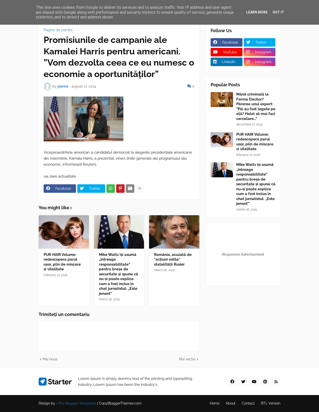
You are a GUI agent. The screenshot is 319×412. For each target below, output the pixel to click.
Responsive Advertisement (243, 254)
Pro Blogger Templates (77, 403)
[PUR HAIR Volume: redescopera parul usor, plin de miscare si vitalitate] (64, 232)
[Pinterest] (120, 188)
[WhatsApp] (110, 188)
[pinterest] (265, 381)
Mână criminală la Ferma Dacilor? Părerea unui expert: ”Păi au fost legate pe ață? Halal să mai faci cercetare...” (255, 106)
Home (215, 403)
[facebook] (232, 381)
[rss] (276, 381)
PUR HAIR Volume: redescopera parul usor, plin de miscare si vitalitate (62, 262)
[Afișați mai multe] (140, 188)
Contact (248, 403)
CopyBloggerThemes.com (120, 403)
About (231, 403)
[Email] (130, 188)
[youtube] (254, 381)
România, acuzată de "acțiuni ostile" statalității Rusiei (173, 259)
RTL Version (270, 403)
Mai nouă (50, 359)
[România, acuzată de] (174, 232)
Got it (278, 12)
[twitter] (243, 381)
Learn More (257, 12)
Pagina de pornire (58, 30)
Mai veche (187, 359)
